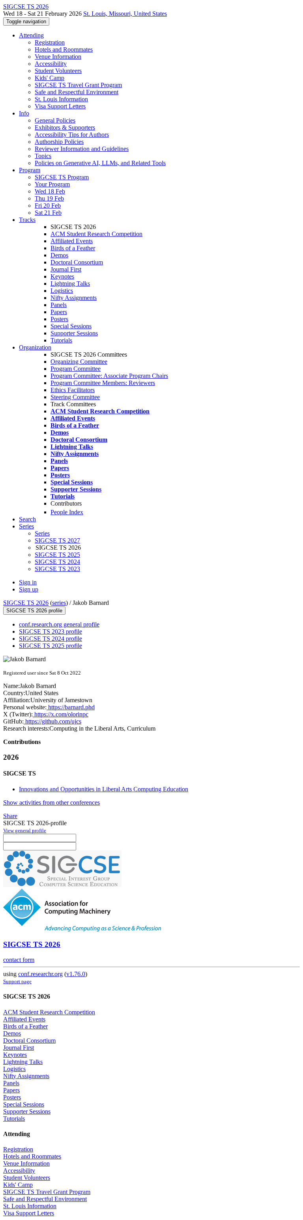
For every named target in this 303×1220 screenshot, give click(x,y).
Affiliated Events (71, 241)
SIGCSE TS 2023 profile (50, 631)
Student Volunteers (58, 70)
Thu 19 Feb (49, 198)
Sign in (28, 582)
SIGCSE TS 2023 (57, 568)
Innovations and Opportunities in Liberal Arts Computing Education (103, 789)
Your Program (52, 184)
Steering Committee (75, 397)
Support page (17, 981)
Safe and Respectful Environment (76, 92)
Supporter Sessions (74, 333)
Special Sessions (71, 326)
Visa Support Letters (60, 106)
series (59, 602)
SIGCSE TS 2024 (57, 561)
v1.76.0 (75, 974)
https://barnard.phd (71, 707)
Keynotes (62, 276)
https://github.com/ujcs (52, 721)
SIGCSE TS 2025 (57, 554)
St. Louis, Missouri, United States (125, 13)
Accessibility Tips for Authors (72, 134)
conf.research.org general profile (59, 624)
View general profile (24, 830)
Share (10, 816)
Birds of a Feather (72, 248)
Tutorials (61, 340)
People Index (66, 512)
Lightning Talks (70, 283)
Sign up (28, 589)
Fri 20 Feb (48, 205)
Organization (35, 347)
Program (29, 170)
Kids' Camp (49, 77)
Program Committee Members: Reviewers (102, 382)
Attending (31, 35)
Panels (58, 304)
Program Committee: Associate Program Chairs (109, 375)
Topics (43, 155)
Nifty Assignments (73, 297)
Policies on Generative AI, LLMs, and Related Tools (100, 163)
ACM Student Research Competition (96, 234)
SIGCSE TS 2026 (26, 602)
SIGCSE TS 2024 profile (50, 638)
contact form (18, 959)
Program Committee (75, 368)
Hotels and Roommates (64, 49)
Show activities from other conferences (51, 802)
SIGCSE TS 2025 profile (50, 645)
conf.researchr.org (40, 974)
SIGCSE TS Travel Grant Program (78, 85)
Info (24, 113)
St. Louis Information (61, 99)
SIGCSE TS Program (62, 177)
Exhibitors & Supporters (65, 127)
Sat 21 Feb (48, 212)
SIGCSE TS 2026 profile (34, 611)
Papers (58, 312)
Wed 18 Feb (50, 191)
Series (42, 533)
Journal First (65, 269)
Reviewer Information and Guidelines (82, 148)
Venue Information (58, 56)
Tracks (27, 219)
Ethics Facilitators (72, 390)
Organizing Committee (78, 361)
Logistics (61, 290)
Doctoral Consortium (76, 262)
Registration (50, 42)
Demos (59, 255)
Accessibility (51, 63)
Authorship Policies (59, 141)
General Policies (55, 120)
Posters (59, 319)
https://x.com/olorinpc (60, 714)
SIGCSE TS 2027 (57, 540)
